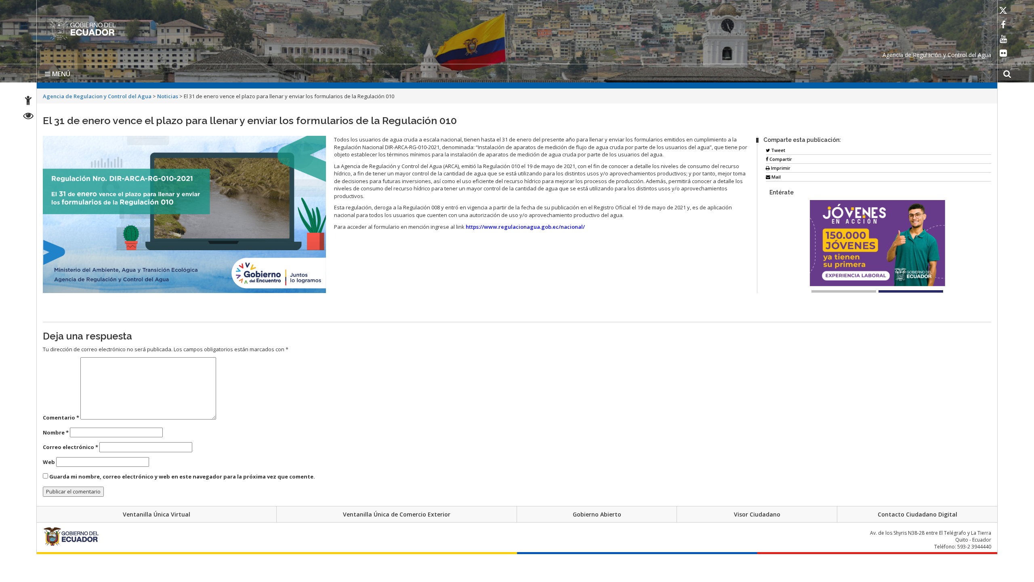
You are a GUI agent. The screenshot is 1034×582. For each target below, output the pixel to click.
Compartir (780, 157)
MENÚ (60, 72)
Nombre (56, 430)
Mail (775, 175)
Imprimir (780, 166)
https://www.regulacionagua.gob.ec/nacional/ (525, 225)
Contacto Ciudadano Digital (917, 513)
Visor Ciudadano (757, 513)
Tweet (777, 149)
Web (49, 460)
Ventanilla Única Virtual (156, 513)
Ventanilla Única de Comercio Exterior (396, 513)
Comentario (61, 416)
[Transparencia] (28, 117)
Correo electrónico (70, 445)
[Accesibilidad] (28, 101)
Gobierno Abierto (597, 513)
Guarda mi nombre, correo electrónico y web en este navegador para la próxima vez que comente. (182, 475)
